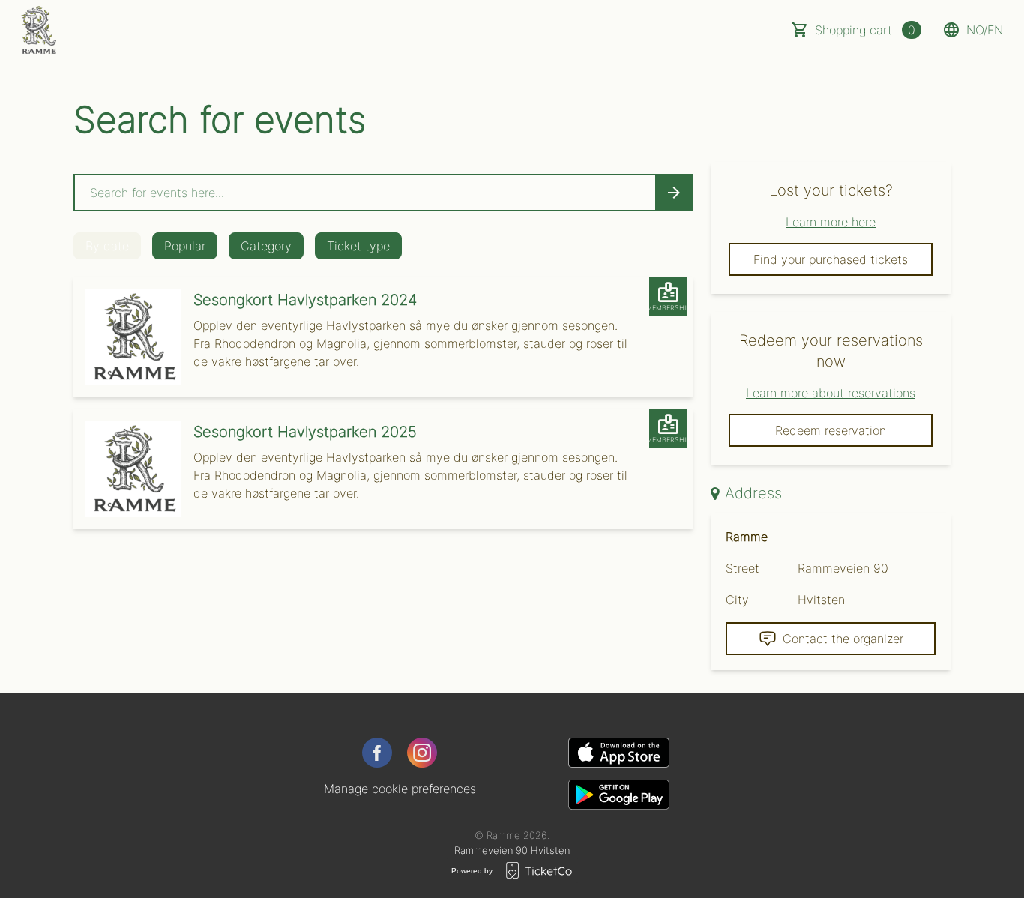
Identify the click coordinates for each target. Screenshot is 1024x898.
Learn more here (831, 221)
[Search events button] (674, 192)
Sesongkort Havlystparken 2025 (305, 432)
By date (107, 245)
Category (266, 245)
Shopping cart (865, 29)
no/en (984, 29)
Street (742, 568)
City (737, 599)
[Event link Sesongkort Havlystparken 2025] (127, 469)
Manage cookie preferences (400, 788)
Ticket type (358, 245)
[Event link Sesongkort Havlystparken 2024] (127, 337)
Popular (184, 245)
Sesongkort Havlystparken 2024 (305, 300)
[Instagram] (422, 753)
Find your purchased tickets (830, 259)
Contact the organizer (843, 638)
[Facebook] (377, 753)
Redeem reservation (830, 430)
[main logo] (38, 30)
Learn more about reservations (830, 392)
